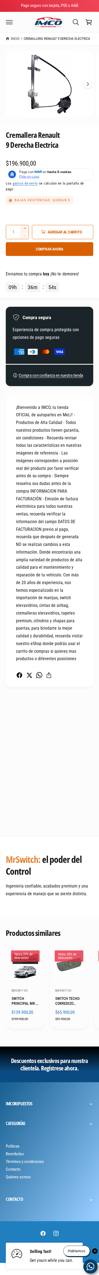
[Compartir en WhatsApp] (39, 675)
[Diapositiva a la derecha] (87, 84)
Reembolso (15, 1153)
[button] (9, 22)
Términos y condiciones (25, 1161)
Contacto (13, 1169)
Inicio (15, 39)
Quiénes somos (18, 1176)
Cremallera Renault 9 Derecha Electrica (57, 39)
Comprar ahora (49, 249)
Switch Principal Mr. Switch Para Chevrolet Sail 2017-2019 (24, 1001)
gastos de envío (25, 183)
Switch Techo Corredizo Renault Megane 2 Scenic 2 (67, 1001)
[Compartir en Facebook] (19, 675)
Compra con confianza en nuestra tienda (51, 375)
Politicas (13, 1146)
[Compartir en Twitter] (29, 675)
